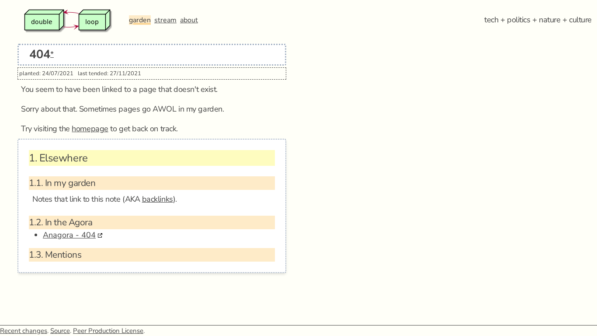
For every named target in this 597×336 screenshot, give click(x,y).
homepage (90, 128)
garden (140, 20)
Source (60, 330)
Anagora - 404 (69, 235)
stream (165, 20)
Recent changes (23, 330)
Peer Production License (108, 330)
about (189, 20)
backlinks (157, 199)
